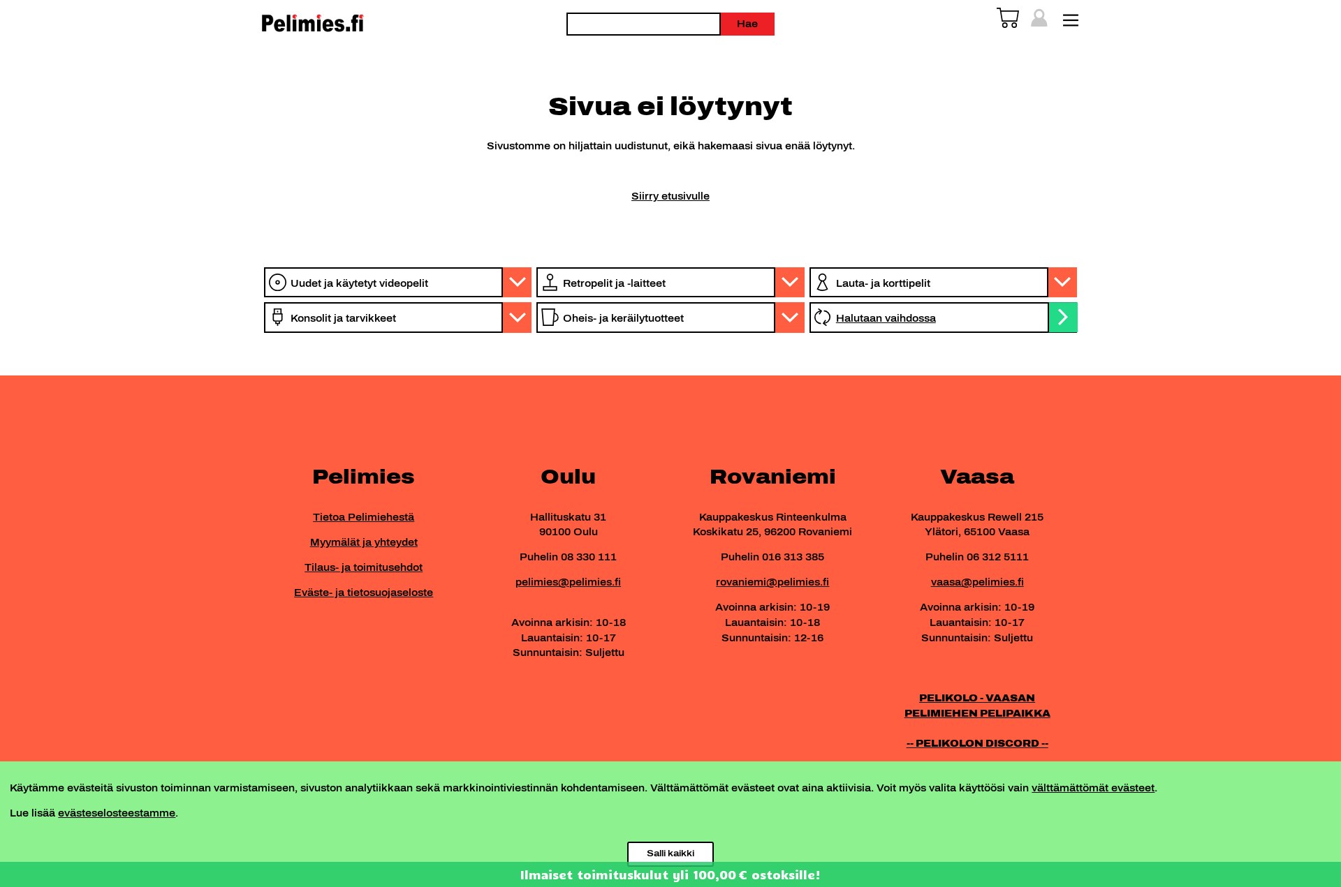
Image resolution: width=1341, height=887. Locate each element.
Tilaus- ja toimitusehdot (364, 567)
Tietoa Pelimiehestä (363, 517)
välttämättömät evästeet (1093, 787)
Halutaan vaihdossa (886, 318)
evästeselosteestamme (116, 813)
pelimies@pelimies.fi (568, 582)
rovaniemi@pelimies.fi (772, 582)
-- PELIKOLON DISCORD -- (977, 743)
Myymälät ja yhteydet (364, 542)
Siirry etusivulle (670, 196)
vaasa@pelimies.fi (977, 582)
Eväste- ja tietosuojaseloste (363, 592)
